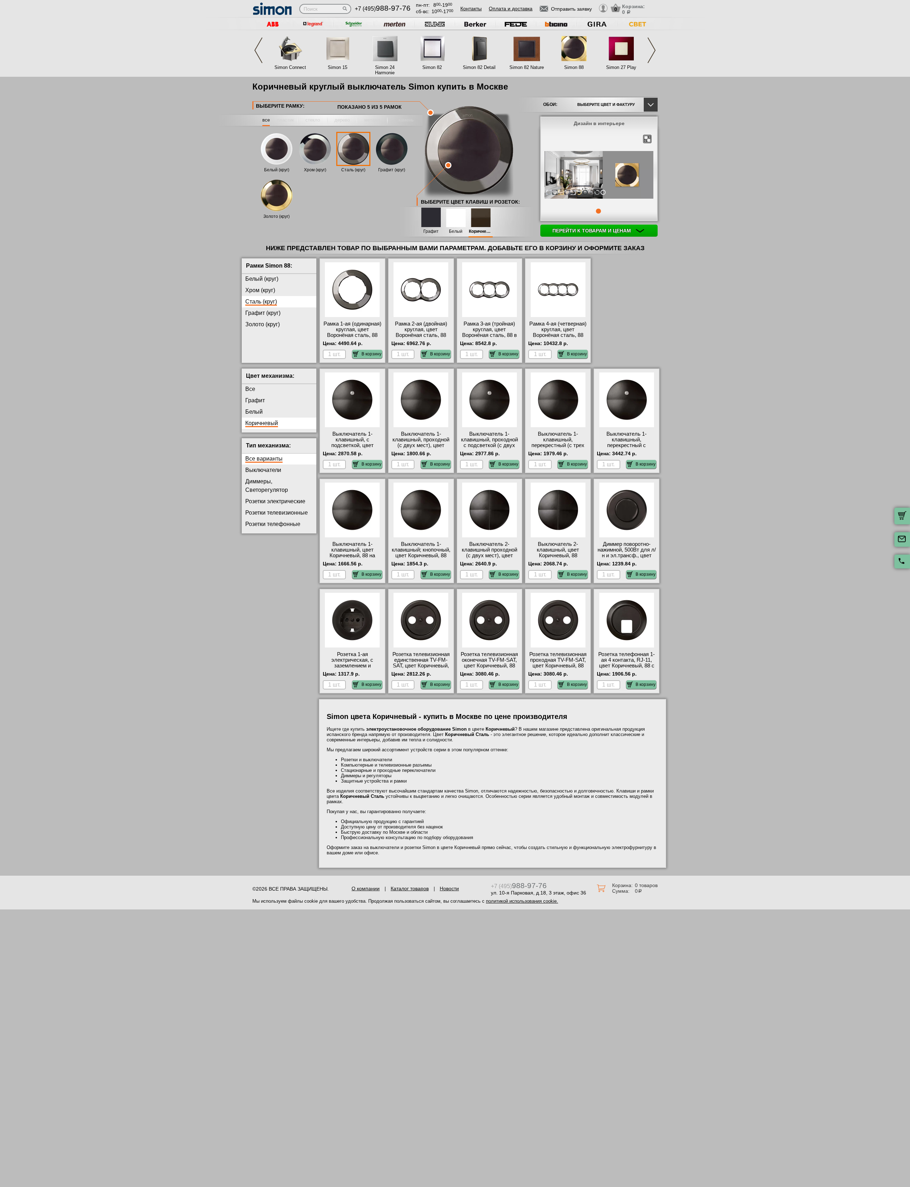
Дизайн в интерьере (599, 123)
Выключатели (263, 470)
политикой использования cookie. (522, 901)
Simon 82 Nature (526, 67)
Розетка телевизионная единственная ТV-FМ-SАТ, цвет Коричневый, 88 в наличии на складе (421, 662)
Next (651, 50)
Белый (455, 231)
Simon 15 (337, 67)
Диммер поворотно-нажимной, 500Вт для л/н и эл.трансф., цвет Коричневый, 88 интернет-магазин (627, 555)
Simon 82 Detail (479, 67)
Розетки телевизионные (276, 513)
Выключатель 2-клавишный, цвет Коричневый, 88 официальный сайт (558, 552)
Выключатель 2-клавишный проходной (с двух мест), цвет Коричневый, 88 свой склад (489, 555)
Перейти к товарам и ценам (592, 230)
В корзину (371, 353)
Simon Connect (290, 67)
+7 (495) (383, 9)
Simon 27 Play (621, 67)
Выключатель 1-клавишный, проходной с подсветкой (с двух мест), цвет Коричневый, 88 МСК (489, 445)
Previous (258, 50)
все (266, 120)
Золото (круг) (276, 216)
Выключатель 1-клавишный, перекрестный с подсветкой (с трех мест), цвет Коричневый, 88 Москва (627, 448)
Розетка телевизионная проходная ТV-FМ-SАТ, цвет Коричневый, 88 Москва (558, 662)
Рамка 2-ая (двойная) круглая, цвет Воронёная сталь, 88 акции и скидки (421, 332)
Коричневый (480, 231)
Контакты (471, 8)
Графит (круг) (391, 170)
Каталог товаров (410, 888)
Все (250, 389)
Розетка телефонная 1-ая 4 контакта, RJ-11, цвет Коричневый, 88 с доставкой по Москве (626, 662)
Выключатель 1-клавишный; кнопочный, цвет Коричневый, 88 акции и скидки (421, 552)
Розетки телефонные (272, 524)
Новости (449, 888)
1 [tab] (598, 211)
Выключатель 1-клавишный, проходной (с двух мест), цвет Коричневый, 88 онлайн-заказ (420, 445)
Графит (431, 231)
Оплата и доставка (510, 8)
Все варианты (264, 459)
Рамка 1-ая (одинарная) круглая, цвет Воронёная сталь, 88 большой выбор (352, 332)
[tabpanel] (599, 175)
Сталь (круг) (353, 170)
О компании (366, 888)
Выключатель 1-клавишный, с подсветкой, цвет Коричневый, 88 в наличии (352, 445)
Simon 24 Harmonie (385, 70)
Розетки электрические (275, 501)
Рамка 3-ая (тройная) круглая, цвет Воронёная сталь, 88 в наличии (489, 332)
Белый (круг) (276, 170)
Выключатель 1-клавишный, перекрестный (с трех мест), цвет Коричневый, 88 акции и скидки (558, 448)
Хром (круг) (315, 170)
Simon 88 (574, 67)
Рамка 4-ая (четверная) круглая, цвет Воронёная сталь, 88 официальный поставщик (558, 335)
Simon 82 (432, 67)
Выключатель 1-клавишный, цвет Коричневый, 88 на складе (352, 552)
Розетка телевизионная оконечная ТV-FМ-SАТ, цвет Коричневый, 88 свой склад (489, 662)
